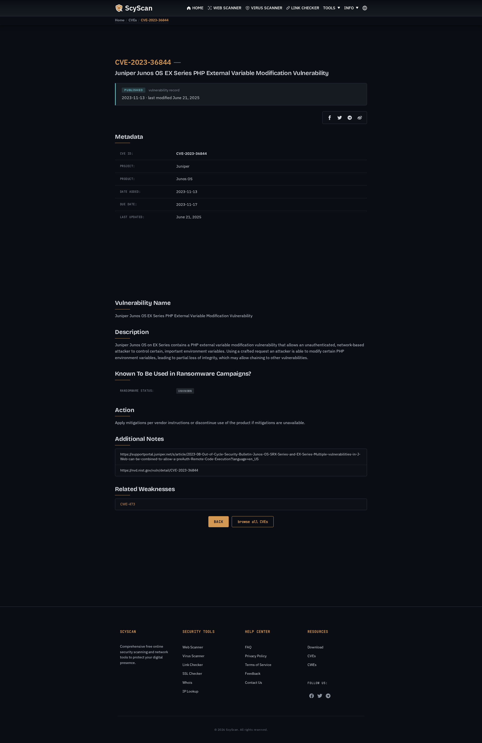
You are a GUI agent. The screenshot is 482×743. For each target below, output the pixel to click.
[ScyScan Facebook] (311, 695)
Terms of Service (258, 664)
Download (315, 647)
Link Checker (193, 664)
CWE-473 (127, 504)
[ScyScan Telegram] (328, 695)
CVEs (133, 20)
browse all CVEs (253, 521)
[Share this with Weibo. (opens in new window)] (360, 118)
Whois (187, 682)
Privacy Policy (256, 656)
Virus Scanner (193, 656)
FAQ (248, 647)
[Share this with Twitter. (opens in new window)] (340, 118)
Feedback (252, 673)
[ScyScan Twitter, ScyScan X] (319, 695)
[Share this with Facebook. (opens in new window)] (330, 118)
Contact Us (253, 682)
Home (120, 20)
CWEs (312, 664)
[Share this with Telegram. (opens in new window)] (350, 118)
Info (349, 7)
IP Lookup (190, 691)
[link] (120, 20)
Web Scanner (193, 647)
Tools (329, 7)
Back (218, 521)
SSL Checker (192, 673)
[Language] (365, 8)
